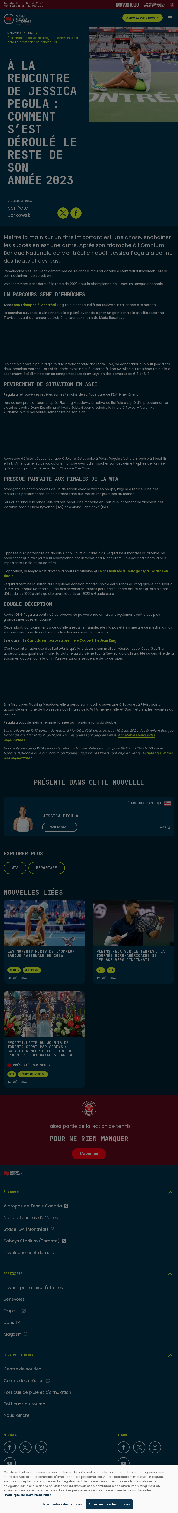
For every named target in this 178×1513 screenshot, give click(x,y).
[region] (89, 1489)
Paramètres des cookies (62, 1504)
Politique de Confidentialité (28, 1495)
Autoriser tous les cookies (109, 1504)
